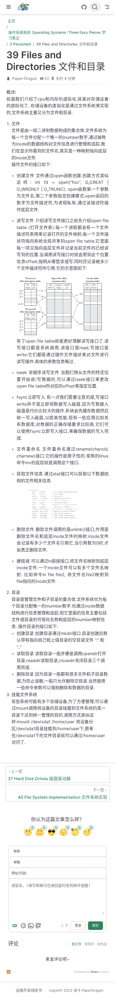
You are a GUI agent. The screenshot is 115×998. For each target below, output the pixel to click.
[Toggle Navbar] (107, 6)
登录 (78, 926)
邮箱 (17, 862)
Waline (94, 971)
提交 (95, 926)
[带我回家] (25, 7)
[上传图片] (31, 925)
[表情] (23, 925)
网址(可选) (18, 873)
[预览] (38, 925)
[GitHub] (84, 7)
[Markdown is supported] (16, 925)
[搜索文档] (95, 7)
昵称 (17, 851)
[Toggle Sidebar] (9, 7)
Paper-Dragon (24, 78)
